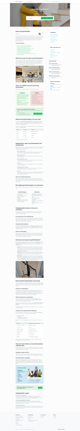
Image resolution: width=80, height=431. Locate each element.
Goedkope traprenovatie (54, 55)
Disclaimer (26, 429)
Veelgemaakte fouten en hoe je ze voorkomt (24, 50)
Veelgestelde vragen (20, 54)
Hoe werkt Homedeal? (19, 416)
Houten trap (52, 54)
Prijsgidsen (17, 423)
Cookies (33, 429)
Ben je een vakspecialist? (56, 1)
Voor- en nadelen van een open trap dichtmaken (24, 46)
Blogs (16, 422)
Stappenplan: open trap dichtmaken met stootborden (25, 48)
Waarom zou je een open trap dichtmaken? (24, 45)
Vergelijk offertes (37, 113)
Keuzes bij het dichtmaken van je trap (23, 52)
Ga (46, 18)
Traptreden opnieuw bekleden (20, 325)
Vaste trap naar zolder (53, 39)
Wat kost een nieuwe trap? (54, 34)
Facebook (54, 416)
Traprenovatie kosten (53, 36)
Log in (63, 1)
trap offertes (40, 360)
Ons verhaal (42, 416)
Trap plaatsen (52, 51)
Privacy (30, 429)
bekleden (21, 228)
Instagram (54, 417)
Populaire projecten (29, 1)
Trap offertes (52, 49)
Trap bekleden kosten (53, 40)
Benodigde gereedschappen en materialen (24, 49)
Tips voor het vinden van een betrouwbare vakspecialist (26, 53)
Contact (42, 417)
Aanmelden (30, 416)
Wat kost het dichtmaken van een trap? (23, 47)
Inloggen (29, 418)
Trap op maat (52, 37)
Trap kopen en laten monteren (55, 52)
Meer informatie (30, 417)
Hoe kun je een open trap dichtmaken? (23, 51)
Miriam (42, 33)
